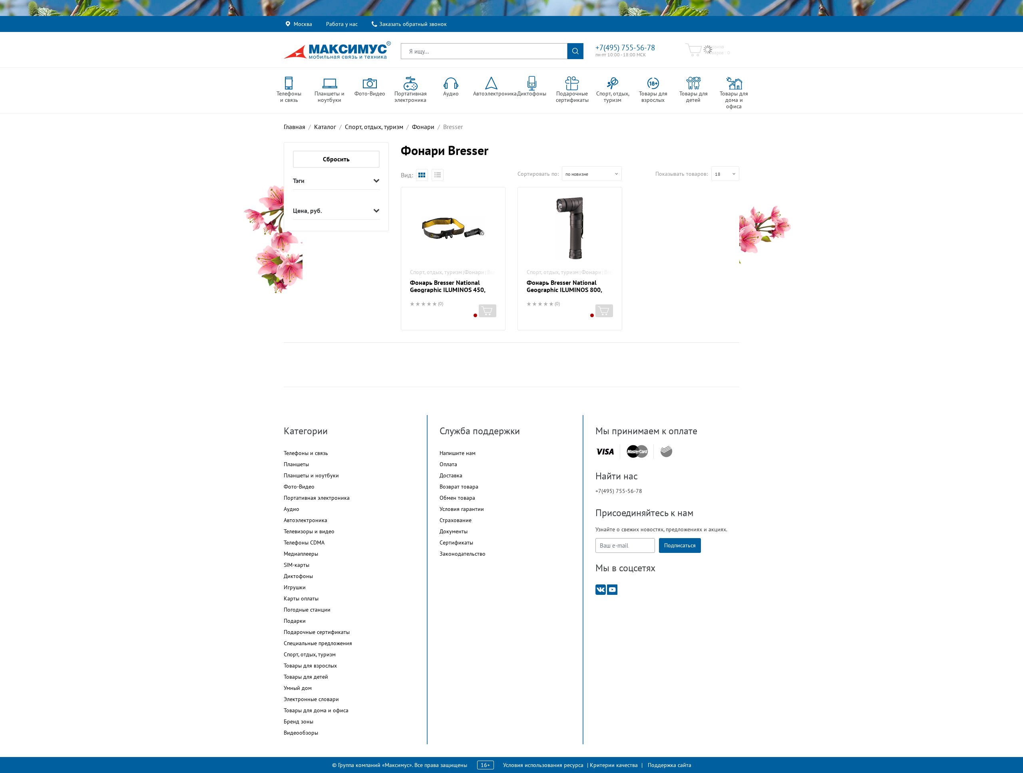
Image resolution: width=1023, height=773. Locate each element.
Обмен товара (457, 497)
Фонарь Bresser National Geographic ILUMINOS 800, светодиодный (564, 289)
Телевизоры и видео (309, 531)
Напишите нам (458, 453)
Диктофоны (298, 576)
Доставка (451, 475)
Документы (454, 531)
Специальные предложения (318, 643)
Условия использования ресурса (543, 765)
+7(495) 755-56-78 (625, 47)
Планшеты (296, 464)
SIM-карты (296, 564)
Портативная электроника (317, 497)
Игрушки (295, 587)
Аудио (291, 509)
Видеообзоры (301, 732)
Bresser (496, 272)
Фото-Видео (299, 486)
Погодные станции (307, 609)
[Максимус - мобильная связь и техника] (337, 50)
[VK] (600, 589)
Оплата (448, 464)
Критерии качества (614, 765)
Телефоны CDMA (304, 542)
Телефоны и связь (306, 453)
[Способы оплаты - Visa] (605, 452)
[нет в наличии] (487, 310)
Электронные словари (311, 699)
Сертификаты (456, 542)
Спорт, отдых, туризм (436, 272)
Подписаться (680, 545)
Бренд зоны (298, 721)
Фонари (474, 272)
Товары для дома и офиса (316, 710)
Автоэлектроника (305, 520)
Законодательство (463, 553)
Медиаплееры (301, 553)
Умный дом (298, 688)
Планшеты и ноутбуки (311, 475)
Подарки (295, 620)
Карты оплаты (301, 598)
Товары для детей (306, 676)
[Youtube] (612, 589)
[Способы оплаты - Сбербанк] (666, 451)
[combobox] (592, 173)
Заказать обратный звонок (413, 24)
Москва (303, 24)
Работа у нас (342, 24)
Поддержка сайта (669, 765)
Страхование (456, 520)
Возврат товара (459, 486)
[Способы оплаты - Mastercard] (637, 451)
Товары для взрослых (310, 665)
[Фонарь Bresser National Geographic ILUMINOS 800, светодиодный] (570, 228)
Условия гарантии (462, 509)
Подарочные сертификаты (317, 632)
